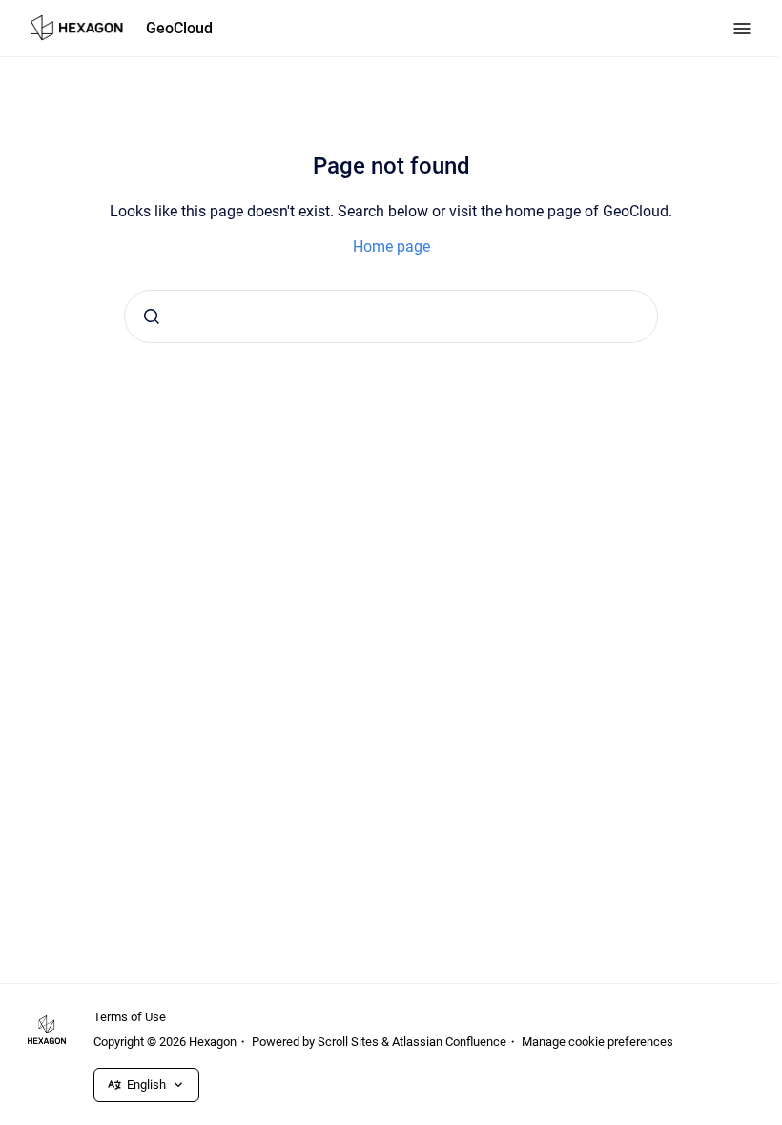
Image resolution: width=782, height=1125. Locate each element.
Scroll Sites (348, 1041)
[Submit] (151, 316)
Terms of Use (129, 1017)
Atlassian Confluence (449, 1041)
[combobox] (391, 316)
